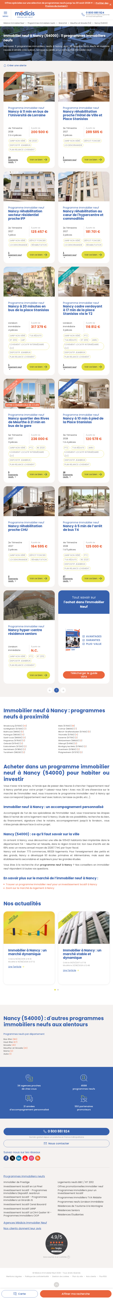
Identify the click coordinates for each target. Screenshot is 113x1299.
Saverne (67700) (66, 737)
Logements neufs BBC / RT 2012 (76, 1182)
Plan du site (77, 1276)
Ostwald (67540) (12, 743)
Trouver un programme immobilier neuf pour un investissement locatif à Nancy (51, 884)
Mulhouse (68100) (12, 731)
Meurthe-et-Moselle (16, 1048)
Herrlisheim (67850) (13, 749)
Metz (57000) (64, 725)
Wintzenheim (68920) (68, 740)
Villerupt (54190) (66, 743)
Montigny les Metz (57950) (70, 746)
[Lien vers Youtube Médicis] (25, 1158)
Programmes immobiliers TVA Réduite (80, 1197)
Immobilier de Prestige (17, 1182)
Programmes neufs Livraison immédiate (80, 1201)
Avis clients (91, 1276)
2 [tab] (58, 989)
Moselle (10, 1045)
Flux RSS (103, 1276)
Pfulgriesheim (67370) (68, 752)
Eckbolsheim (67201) (13, 746)
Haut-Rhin (10, 1042)
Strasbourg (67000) (13, 725)
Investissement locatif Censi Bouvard (25, 1204)
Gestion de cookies (60, 1276)
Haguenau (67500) (13, 740)
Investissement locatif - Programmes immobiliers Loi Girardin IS (25, 1199)
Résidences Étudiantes (71, 1214)
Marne (8, 1051)
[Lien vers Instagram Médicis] (31, 1158)
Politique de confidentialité (37, 1276)
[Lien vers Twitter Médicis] (12, 1158)
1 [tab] (55, 989)
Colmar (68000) (66, 728)
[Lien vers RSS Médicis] (37, 1158)
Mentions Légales (14, 1276)
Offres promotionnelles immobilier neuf (80, 1186)
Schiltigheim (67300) (13, 728)
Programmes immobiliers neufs (24, 1176)
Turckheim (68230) (13, 752)
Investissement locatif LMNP (20, 1208)
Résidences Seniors (69, 1210)
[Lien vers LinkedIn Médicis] (18, 1158)
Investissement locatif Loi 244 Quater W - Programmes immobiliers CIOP (27, 1214)
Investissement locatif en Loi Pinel (23, 1186)
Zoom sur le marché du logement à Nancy (30, 888)
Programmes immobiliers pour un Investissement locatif (77, 1192)
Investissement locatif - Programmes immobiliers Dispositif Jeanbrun (25, 1192)
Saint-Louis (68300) (13, 737)
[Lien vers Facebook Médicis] (6, 1158)
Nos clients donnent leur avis (22, 1228)
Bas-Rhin (10, 1039)
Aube (7, 1053)
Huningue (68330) (12, 734)
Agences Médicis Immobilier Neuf (25, 1222)
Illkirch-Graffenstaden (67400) (72, 731)
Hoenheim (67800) (67, 749)
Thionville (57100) (66, 734)
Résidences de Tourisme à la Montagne (80, 1206)
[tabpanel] (29, 947)
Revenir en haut (56, 1284)
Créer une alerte (16, 65)
